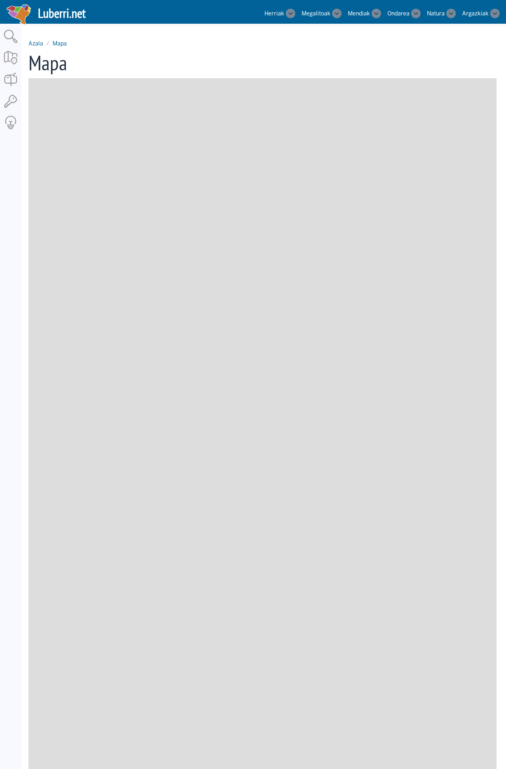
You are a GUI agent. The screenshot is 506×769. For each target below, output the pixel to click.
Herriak (274, 13)
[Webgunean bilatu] (10, 44)
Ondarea (398, 13)
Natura (436, 13)
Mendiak (359, 13)
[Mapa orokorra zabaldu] (10, 65)
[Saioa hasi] (10, 108)
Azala (35, 43)
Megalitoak (316, 13)
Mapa (60, 43)
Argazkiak (475, 13)
